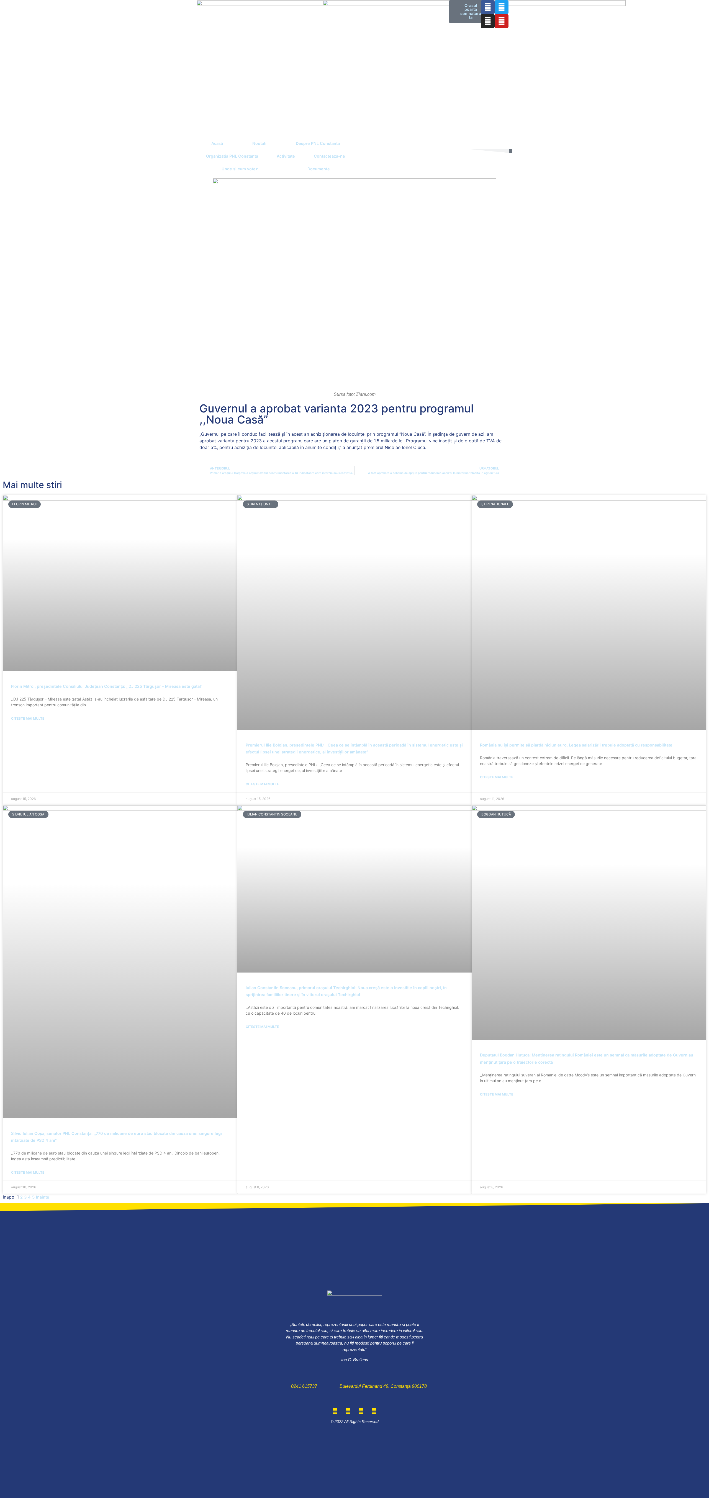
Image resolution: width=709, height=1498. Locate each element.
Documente (318, 168)
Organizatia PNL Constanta (232, 156)
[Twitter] (501, 7)
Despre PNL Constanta (318, 143)
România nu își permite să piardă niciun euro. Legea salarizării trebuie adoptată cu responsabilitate (576, 745)
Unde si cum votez (240, 168)
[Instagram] (488, 21)
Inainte (42, 1197)
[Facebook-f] (488, 7)
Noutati (259, 143)
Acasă (217, 143)
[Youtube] (501, 21)
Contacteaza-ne (329, 156)
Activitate (286, 156)
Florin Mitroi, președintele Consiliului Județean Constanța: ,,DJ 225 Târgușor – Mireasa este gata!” (106, 686)
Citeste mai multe (27, 718)
